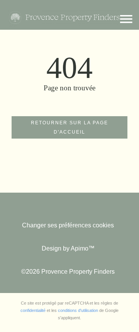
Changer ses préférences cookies (68, 225)
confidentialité (33, 310)
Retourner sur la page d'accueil (69, 127)
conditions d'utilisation (78, 310)
